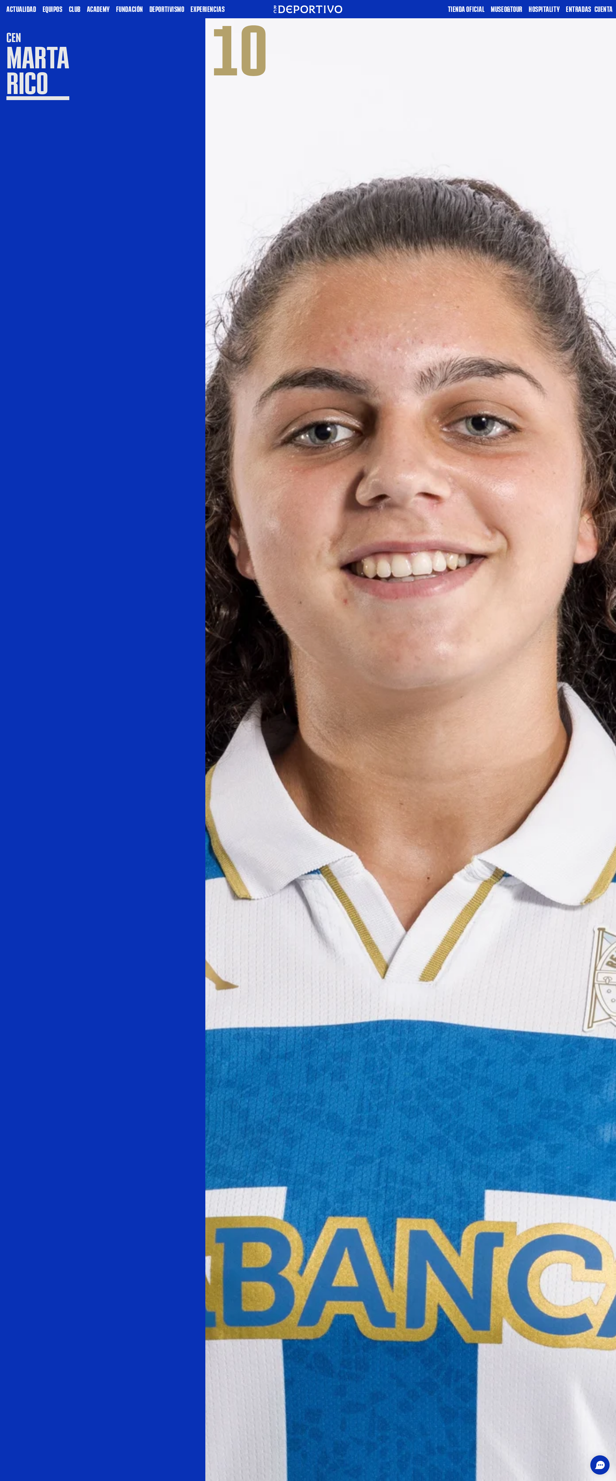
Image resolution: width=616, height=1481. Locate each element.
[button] (600, 1465)
